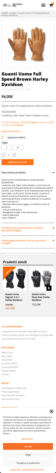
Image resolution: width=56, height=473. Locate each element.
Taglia (4, 142)
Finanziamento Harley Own (13, 388)
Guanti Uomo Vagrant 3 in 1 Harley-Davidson (13, 297)
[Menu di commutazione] (43, 5)
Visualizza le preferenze (28, 463)
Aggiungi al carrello (17, 162)
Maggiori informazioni (10, 131)
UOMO (4, 13)
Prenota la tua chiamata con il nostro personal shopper (22, 229)
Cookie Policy (15, 469)
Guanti (13, 13)
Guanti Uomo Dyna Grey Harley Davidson (41, 297)
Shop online (6, 360)
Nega (28, 454)
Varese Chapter (8, 370)
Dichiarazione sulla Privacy (33, 469)
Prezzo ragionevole (10, 392)
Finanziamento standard (12, 395)
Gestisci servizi (27, 439)
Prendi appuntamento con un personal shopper (23, 242)
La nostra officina (9, 363)
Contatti (5, 374)
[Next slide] (49, 288)
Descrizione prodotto (13, 172)
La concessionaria (9, 367)
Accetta (28, 446)
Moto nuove (7, 352)
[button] (51, 411)
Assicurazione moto (10, 399)
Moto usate (6, 356)
